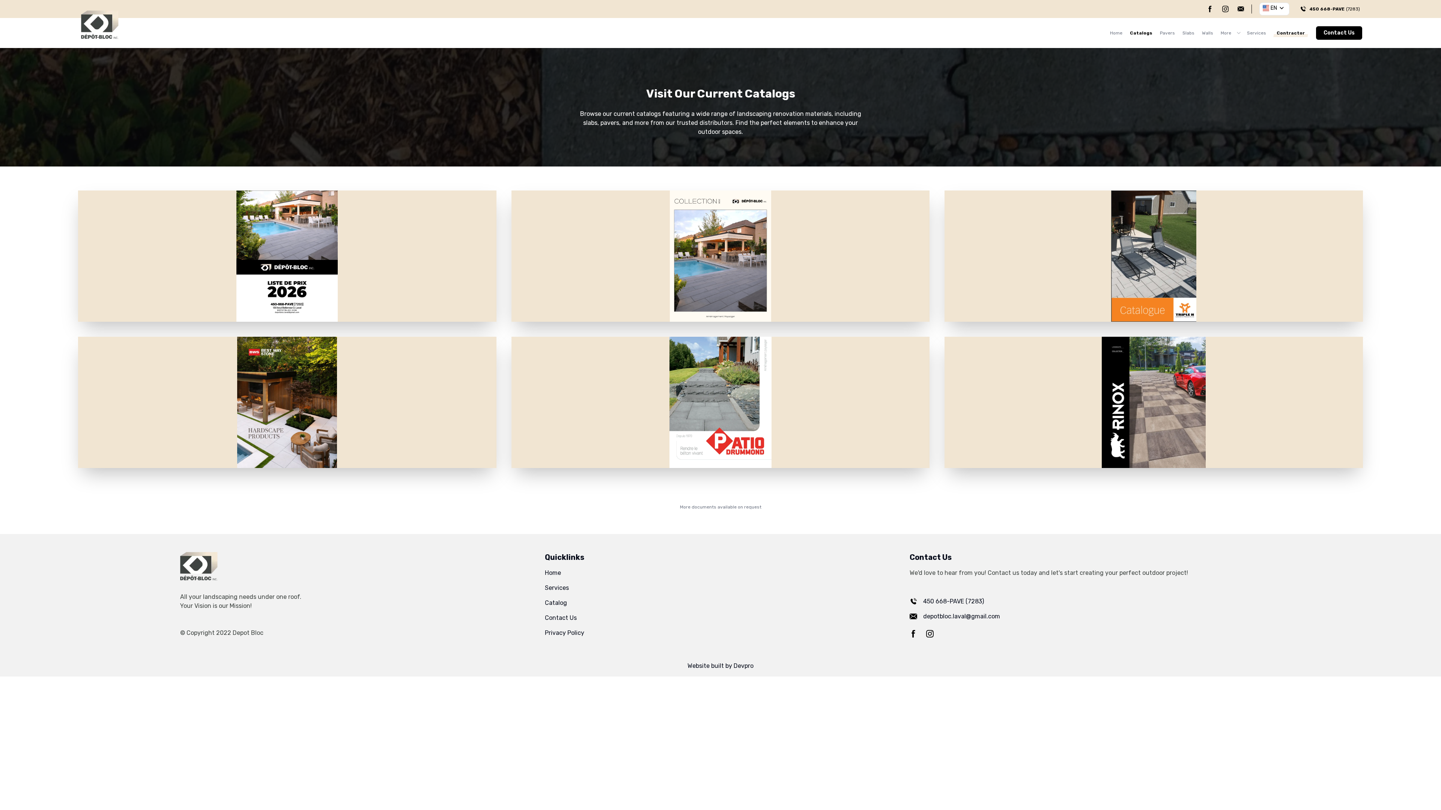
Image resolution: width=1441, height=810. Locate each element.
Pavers (1167, 33)
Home (1116, 33)
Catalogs (1141, 33)
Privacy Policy (564, 632)
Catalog (556, 602)
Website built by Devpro (720, 665)
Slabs (1188, 33)
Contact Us (1339, 33)
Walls (1207, 33)
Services (1256, 33)
